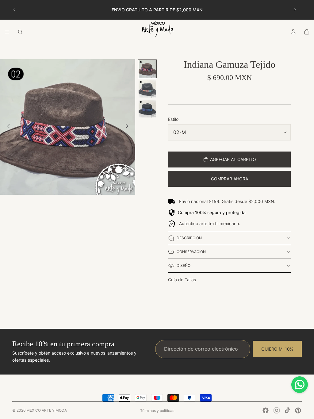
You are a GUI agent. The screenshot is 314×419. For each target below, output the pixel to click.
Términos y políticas (157, 410)
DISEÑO (183, 265)
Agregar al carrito (233, 159)
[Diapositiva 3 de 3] (147, 108)
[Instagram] (276, 410)
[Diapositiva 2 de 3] (147, 89)
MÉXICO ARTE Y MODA (46, 410)
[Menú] (7, 32)
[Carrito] (306, 32)
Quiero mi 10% (277, 348)
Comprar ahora (229, 178)
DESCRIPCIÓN (189, 238)
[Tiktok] (287, 410)
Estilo (173, 119)
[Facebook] (265, 410)
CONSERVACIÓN (191, 251)
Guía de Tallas (182, 279)
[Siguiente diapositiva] (295, 10)
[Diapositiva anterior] (14, 10)
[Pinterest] (298, 410)
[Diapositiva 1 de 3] (147, 69)
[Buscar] (20, 32)
